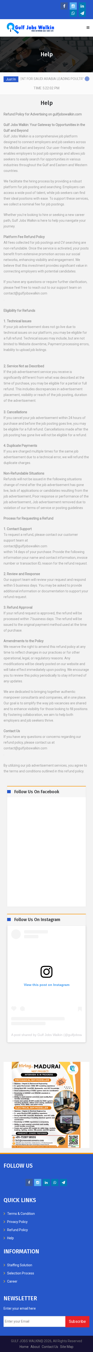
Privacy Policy (17, 1222)
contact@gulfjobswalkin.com (25, 293)
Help (10, 1238)
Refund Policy (17, 1230)
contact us (50, 1347)
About (35, 1347)
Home (24, 1347)
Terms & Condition (21, 1214)
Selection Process (20, 1273)
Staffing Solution (19, 1265)
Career (12, 1281)
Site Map (66, 1347)
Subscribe (77, 1321)
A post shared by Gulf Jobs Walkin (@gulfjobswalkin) (46, 1035)
